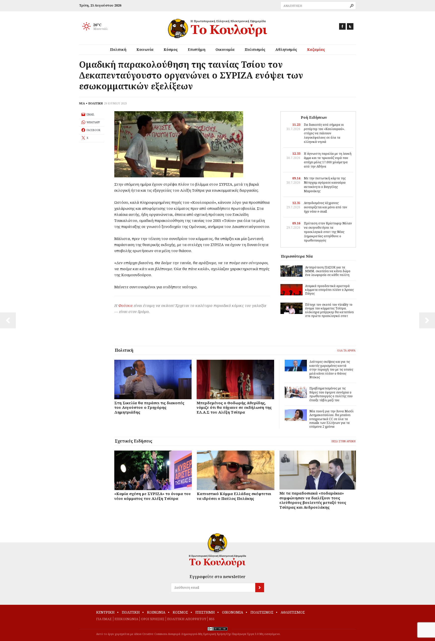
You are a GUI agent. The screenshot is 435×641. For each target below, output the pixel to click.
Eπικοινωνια (126, 619)
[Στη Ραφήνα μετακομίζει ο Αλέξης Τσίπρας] (427, 320)
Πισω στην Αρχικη (343, 441)
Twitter (350, 26)
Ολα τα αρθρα (346, 350)
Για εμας (104, 619)
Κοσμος (180, 612)
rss (211, 619)
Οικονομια (232, 612)
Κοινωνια (156, 612)
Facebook (342, 26)
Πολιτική (118, 49)
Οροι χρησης (152, 619)
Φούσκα (125, 305)
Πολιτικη (131, 612)
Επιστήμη (196, 49)
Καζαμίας (316, 49)
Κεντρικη (105, 612)
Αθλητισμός (286, 49)
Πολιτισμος (261, 612)
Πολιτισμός (255, 49)
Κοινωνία (145, 49)
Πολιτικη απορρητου (186, 619)
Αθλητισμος (293, 612)
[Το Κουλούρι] (217, 550)
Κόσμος (171, 49)
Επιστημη (205, 612)
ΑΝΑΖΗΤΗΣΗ (351, 6)
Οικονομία (225, 49)
